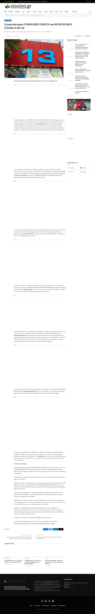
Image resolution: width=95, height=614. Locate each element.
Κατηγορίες (74, 11)
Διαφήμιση (54, 605)
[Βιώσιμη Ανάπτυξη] (18, 6)
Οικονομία (10, 11)
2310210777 (72, 586)
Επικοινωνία (61, 605)
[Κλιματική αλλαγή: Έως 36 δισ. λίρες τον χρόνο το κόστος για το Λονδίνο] (13, 551)
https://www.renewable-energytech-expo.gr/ (44, 523)
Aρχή (31, 605)
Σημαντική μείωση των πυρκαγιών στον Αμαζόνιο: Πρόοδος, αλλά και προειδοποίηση (81, 63)
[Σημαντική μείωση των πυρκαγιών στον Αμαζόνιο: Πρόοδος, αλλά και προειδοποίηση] (70, 63)
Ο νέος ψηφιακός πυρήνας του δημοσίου (82, 92)
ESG (61, 11)
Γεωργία (34, 11)
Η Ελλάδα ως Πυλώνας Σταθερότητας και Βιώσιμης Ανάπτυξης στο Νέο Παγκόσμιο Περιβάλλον (82, 78)
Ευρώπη (51, 11)
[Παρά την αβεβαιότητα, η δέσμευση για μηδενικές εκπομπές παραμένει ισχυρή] (70, 70)
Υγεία (23, 11)
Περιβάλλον (17, 11)
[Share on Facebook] (83, 36)
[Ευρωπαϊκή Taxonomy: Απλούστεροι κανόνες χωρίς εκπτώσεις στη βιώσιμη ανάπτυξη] (54, 551)
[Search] (90, 11)
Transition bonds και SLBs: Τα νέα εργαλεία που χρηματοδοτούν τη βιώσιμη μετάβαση (33, 562)
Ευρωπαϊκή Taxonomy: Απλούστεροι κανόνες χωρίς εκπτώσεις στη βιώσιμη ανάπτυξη (33, 1)
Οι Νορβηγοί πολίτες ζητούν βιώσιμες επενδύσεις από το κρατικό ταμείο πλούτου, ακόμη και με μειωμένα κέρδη (82, 86)
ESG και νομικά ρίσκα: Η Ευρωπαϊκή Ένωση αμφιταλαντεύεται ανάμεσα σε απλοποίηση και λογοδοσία (82, 46)
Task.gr (57, 609)
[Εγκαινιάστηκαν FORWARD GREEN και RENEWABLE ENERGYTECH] (33, 58)
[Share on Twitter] (85, 36)
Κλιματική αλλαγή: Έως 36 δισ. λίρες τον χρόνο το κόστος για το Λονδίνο (13, 561)
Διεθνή (56, 11)
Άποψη (45, 11)
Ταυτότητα (37, 605)
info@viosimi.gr (71, 587)
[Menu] (5, 11)
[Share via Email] (90, 36)
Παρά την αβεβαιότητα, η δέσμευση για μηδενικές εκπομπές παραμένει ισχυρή (82, 71)
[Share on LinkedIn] (87, 36)
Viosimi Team (8, 36)
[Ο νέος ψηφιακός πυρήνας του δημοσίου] (70, 93)
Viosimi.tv (67, 11)
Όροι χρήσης (45, 605)
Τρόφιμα (28, 11)
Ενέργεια (40, 11)
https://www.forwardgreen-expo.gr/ (22, 523)
